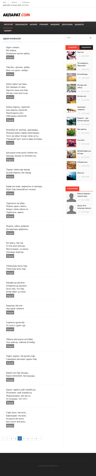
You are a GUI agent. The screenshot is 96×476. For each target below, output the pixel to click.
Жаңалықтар (21, 24)
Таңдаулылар (86, 47)
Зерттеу (80, 52)
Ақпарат (33, 24)
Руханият (44, 24)
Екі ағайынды (82, 74)
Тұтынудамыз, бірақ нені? (82, 64)
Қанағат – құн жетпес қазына (83, 119)
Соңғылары (72, 47)
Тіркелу (14, 2)
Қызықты (79, 24)
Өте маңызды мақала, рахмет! (84, 208)
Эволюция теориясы (81, 108)
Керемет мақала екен (83, 195)
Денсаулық (67, 24)
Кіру (4, 2)
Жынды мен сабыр (82, 86)
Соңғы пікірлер (72, 188)
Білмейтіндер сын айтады (84, 152)
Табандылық (82, 162)
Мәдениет (55, 24)
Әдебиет (8, 31)
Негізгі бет (8, 24)
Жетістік (80, 173)
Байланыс (26, 2)
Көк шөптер (81, 129)
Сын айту (81, 140)
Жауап (10, 57)
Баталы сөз (81, 96)
